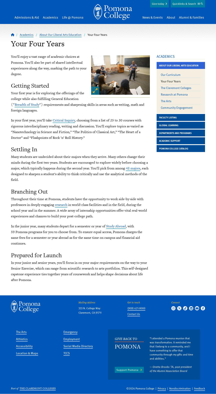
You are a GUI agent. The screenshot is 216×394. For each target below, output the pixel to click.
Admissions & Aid (27, 17)
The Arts (166, 101)
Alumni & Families (191, 17)
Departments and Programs (175, 133)
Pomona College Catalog (173, 148)
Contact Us (133, 314)
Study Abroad (116, 226)
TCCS (66, 353)
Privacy (162, 388)
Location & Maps (27, 353)
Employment (71, 339)
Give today (158, 4)
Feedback (199, 388)
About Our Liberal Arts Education (60, 34)
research (61, 204)
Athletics (22, 339)
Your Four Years (171, 81)
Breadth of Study (27, 104)
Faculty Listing (168, 117)
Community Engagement (177, 107)
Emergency (70, 331)
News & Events (152, 17)
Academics (50, 17)
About (171, 17)
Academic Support (169, 141)
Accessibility (24, 346)
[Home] (113, 12)
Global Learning (168, 125)
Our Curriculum (171, 74)
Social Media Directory (78, 346)
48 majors (133, 168)
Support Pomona (127, 370)
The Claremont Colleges (176, 87)
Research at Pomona (174, 94)
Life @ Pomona (72, 17)
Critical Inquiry (64, 120)
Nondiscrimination (180, 388)
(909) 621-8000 (136, 308)
